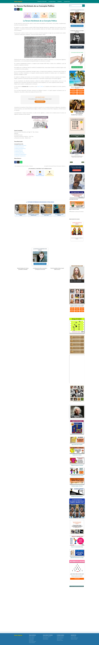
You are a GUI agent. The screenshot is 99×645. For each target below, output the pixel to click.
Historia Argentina (32, 636)
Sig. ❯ (83, 162)
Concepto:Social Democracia (20, 148)
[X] (18, 9)
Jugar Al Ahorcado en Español (77, 444)
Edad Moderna (31, 640)
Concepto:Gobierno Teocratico (20, 145)
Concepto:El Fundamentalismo (20, 154)
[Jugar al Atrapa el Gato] (77, 326)
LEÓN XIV (82, 309)
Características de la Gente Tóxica (77, 475)
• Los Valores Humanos (52, 1)
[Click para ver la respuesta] (80, 128)
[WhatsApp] (21, 9)
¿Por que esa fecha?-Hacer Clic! (77, 47)
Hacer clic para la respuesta (40, 263)
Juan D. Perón (40, 86)
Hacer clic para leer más (77, 67)
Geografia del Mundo (60, 636)
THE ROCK (72, 309)
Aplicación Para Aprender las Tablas (77, 557)
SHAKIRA (77, 311)
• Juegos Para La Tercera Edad (42, 1)
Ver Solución (77, 578)
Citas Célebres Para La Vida (73, 199)
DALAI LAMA (72, 311)
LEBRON (77, 309)
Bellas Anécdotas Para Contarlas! (74, 219)
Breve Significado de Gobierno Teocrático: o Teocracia (24, 166)
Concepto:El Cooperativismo (20, 155)
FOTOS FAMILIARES (80, 89)
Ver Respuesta (76, 170)
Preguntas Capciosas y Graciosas (77, 465)
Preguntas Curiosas (60, 640)
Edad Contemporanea (32, 641)
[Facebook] (15, 9)
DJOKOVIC (82, 311)
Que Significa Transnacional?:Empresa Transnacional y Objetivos (54, 166)
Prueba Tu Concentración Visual (77, 546)
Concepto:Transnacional (19, 147)
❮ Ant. (71, 162)
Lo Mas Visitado (73, 636)
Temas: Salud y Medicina (47, 636)
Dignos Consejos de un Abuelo (74, 209)
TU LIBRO (73, 89)
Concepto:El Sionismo (18, 151)
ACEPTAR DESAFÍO (40, 101)
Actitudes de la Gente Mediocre (77, 496)
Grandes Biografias (32, 642)
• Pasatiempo (59, 1)
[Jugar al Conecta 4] (77, 427)
